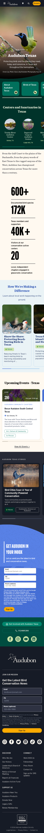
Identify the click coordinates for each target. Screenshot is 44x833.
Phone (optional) (10, 584)
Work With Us (29, 758)
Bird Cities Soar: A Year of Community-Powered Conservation (21, 489)
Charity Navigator (22, 818)
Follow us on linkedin (34, 639)
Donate (37, 3)
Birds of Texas (29, 84)
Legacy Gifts (7, 804)
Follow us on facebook (10, 639)
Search (28, 3)
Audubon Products (9, 796)
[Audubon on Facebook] (11, 741)
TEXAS (9, 349)
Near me (23, 3)
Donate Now (7, 800)
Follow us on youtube (26, 639)
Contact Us (27, 769)
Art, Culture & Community (16, 431)
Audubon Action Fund (11, 782)
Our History (7, 762)
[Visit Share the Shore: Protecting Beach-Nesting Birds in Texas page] (16, 336)
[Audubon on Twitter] (18, 741)
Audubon (12, 3)
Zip (6, 576)
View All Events (21, 447)
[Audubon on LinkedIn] (25, 741)
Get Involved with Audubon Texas (23, 624)
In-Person (10, 435)
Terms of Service (20, 592)
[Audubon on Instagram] (4, 741)
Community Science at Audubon (27, 510)
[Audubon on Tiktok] (32, 741)
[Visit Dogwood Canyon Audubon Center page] (28, 131)
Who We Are (7, 758)
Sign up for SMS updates (29, 774)
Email (7, 569)
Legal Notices (11, 830)
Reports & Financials (10, 778)
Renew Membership (10, 808)
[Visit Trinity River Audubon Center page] (10, 131)
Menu (4, 3)
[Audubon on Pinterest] (39, 741)
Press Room (28, 766)
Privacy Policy (8, 592)
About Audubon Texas (8, 87)
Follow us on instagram (18, 639)
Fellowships (28, 762)
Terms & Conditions (16, 604)
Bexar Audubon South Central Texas (21, 414)
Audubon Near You (10, 792)
